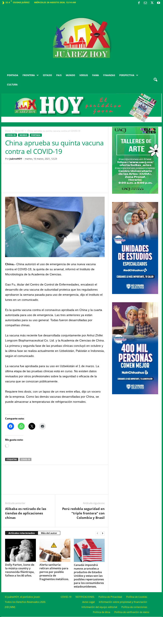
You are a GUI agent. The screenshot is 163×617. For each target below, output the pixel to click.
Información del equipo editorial (99, 607)
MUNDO (70, 75)
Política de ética (101, 612)
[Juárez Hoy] (81, 38)
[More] (87, 181)
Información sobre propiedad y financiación (123, 601)
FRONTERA (28, 75)
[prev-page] (97, 533)
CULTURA (12, 84)
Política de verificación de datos (131, 612)
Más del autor (49, 533)
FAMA (95, 75)
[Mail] (145, 3)
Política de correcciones (134, 607)
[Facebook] (138, 3)
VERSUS (83, 75)
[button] (155, 80)
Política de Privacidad (110, 596)
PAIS (59, 75)
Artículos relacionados (21, 533)
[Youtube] (158, 3)
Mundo (23, 135)
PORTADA (12, 75)
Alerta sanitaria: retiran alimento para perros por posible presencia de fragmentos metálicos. (54, 572)
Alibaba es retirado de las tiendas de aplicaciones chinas (25, 513)
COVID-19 (66, 596)
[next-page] (102, 533)
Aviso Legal (88, 601)
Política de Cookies (136, 596)
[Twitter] (152, 3)
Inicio (8, 130)
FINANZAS (109, 75)
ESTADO (47, 75)
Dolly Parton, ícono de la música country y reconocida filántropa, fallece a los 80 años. (19, 570)
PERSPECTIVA (126, 75)
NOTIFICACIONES (85, 596)
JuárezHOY (16, 158)
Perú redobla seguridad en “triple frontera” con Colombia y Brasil (83, 513)
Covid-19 (19, 130)
